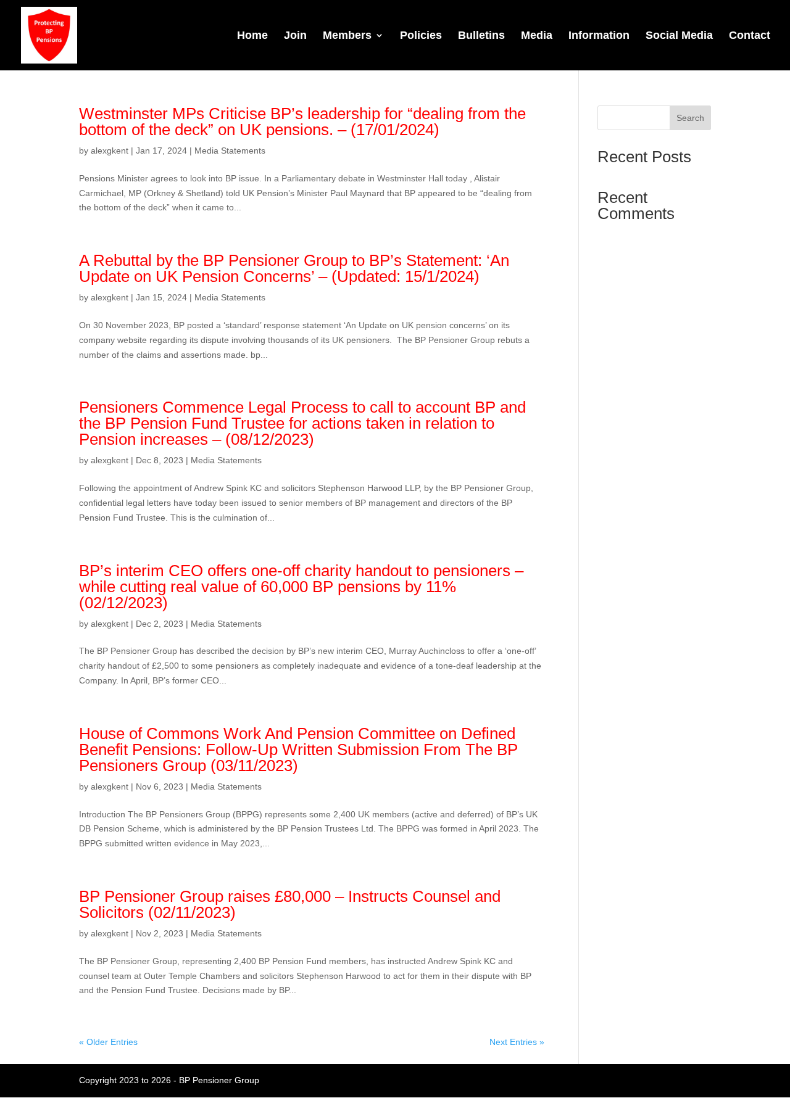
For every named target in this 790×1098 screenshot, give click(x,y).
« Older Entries (108, 1042)
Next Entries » (516, 1042)
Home (252, 36)
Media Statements (229, 150)
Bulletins (481, 36)
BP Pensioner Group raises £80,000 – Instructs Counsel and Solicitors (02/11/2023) (290, 904)
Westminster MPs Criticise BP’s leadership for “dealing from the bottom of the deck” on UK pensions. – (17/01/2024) (302, 121)
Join (295, 36)
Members (347, 36)
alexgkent (109, 150)
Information (599, 36)
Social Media (679, 36)
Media (536, 36)
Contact (749, 36)
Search (690, 118)
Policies (421, 36)
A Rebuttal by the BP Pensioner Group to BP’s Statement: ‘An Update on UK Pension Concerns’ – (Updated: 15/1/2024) (294, 268)
